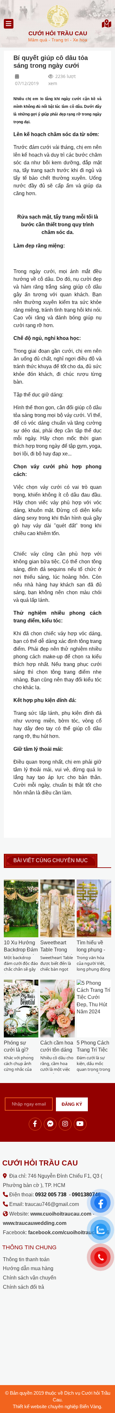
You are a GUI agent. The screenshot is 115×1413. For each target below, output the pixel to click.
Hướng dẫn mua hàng (28, 1268)
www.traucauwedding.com (34, 1223)
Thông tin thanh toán (26, 1259)
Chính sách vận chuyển (29, 1277)
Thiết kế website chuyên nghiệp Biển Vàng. (57, 1406)
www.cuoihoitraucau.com (60, 1214)
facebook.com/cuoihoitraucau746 (68, 1232)
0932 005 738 (50, 1194)
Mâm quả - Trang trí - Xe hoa (57, 36)
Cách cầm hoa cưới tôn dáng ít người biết (56, 1050)
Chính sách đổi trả (23, 1287)
